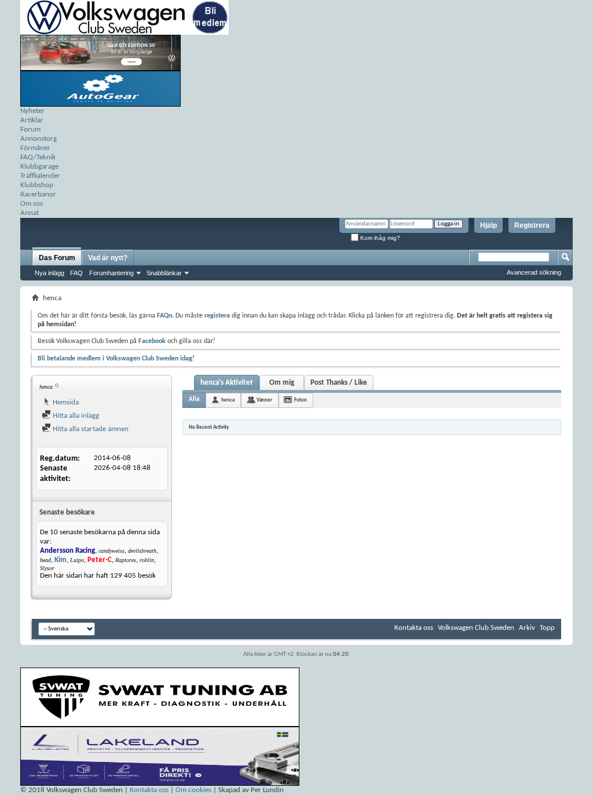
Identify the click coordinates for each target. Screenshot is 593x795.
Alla (194, 399)
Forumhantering (111, 272)
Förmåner (35, 148)
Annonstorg (38, 139)
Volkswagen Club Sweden (476, 628)
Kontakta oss (413, 628)
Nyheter (32, 111)
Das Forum (57, 258)
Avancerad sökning (534, 272)
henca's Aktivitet (226, 382)
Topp (547, 628)
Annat (29, 213)
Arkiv (527, 628)
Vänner (264, 400)
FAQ (76, 272)
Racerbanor (38, 194)
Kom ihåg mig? (379, 238)
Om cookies (193, 790)
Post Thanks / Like (338, 382)
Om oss (31, 203)
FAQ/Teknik (38, 157)
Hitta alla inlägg (75, 416)
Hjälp (488, 225)
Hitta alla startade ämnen (90, 429)
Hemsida (65, 402)
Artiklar (31, 120)
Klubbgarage (39, 166)
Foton (300, 400)
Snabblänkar (164, 272)
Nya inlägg (49, 272)
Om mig (281, 382)
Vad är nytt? (107, 258)
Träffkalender (40, 176)
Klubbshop (36, 185)
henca (228, 400)
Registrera (532, 225)
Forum (30, 129)
